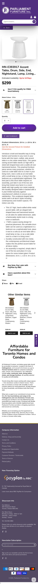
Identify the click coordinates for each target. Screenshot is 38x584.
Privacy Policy (6, 446)
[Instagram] (6, 532)
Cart (35, 17)
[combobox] (19, 22)
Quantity (5, 116)
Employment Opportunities (10, 449)
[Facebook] (3, 532)
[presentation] (3, 313)
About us (5, 434)
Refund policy (6, 461)
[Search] (34, 21)
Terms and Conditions (9, 443)
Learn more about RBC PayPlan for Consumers (16, 491)
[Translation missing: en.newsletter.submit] (34, 545)
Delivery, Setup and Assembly (11, 437)
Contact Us (5, 440)
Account (31, 17)
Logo (16, 10)
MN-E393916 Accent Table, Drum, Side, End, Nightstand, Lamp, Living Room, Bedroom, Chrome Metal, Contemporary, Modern (26, 315)
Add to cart (11, 333)
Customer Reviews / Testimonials (12, 455)
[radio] (7, 106)
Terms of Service (7, 458)
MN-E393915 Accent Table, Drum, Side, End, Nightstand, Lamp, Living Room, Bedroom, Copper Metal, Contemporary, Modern (11, 315)
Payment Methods (8, 452)
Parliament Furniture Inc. (21, 578)
